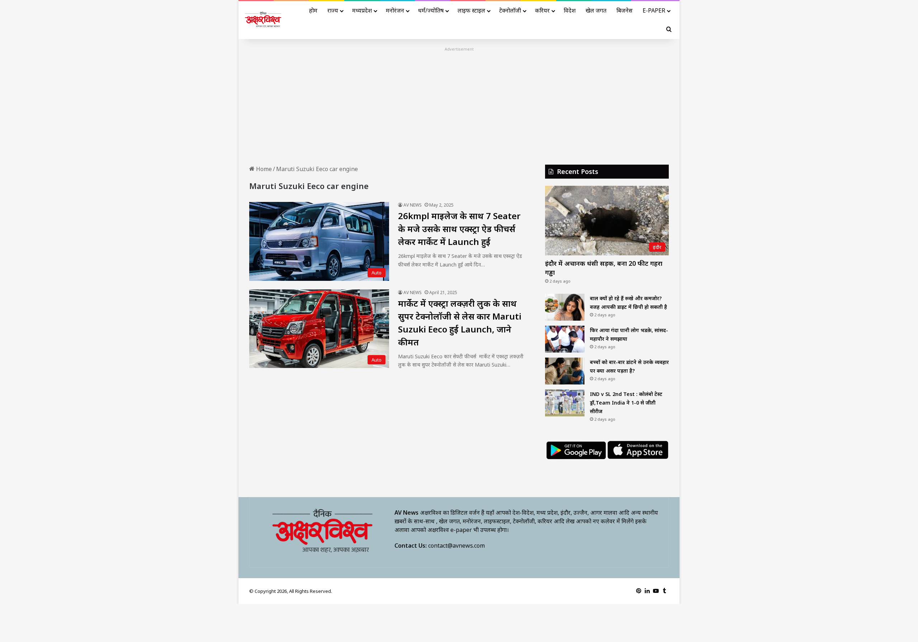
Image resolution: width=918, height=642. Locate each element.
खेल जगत (596, 10)
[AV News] (263, 20)
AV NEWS (412, 205)
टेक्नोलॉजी (510, 10)
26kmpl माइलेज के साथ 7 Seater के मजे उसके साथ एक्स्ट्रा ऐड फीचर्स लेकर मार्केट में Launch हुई (459, 228)
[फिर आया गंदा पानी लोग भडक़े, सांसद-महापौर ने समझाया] (565, 339)
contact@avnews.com (456, 545)
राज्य (332, 10)
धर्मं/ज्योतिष (431, 10)
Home (263, 169)
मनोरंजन (395, 10)
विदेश (570, 10)
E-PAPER (654, 10)
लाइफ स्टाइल (471, 10)
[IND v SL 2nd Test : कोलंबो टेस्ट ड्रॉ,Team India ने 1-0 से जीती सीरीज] (565, 403)
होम (313, 10)
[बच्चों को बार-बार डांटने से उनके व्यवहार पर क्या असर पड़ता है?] (565, 371)
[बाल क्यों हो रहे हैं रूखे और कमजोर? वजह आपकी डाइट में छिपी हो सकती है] (565, 307)
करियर (542, 10)
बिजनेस (624, 10)
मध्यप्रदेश (362, 10)
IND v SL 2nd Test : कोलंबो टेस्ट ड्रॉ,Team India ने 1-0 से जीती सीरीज (626, 403)
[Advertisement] (459, 103)
